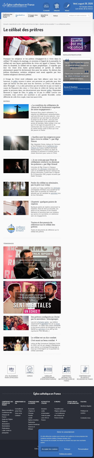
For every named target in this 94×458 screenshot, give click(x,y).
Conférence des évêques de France (7, 15)
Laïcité (30, 418)
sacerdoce (54, 193)
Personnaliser (83, 449)
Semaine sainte (43, 322)
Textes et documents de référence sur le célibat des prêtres (43, 224)
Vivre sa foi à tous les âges (30, 24)
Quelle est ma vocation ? (47, 24)
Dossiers (44, 409)
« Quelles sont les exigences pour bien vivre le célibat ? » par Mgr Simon (45, 139)
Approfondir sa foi (20, 15)
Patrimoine (31, 422)
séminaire (43, 169)
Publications (6, 428)
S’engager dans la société (33, 15)
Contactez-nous (85, 418)
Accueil (5, 24)
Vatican (55, 16)
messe (57, 324)
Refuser (67, 449)
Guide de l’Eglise (7, 419)
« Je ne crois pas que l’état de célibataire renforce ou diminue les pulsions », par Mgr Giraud (45, 161)
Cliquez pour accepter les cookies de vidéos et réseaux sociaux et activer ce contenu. (32, 262)
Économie (31, 409)
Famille (30, 415)
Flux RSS (83, 402)
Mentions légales (86, 406)
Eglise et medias (33, 420)
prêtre (15, 81)
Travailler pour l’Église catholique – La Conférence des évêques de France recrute (60, 413)
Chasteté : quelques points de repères (44, 202)
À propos (57, 402)
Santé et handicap (34, 424)
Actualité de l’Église (44, 15)
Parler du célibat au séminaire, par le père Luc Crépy (44, 183)
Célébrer (18, 415)
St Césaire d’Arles (86, 7)
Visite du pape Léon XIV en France (45, 418)
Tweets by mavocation (77, 76)
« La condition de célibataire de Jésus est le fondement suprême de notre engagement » (45, 107)
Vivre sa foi (18, 413)
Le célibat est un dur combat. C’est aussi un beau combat (44, 339)
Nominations (6, 426)
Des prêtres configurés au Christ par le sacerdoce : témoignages (45, 318)
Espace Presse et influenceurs (73, 402)
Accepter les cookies (50, 449)
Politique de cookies (65, 454)
